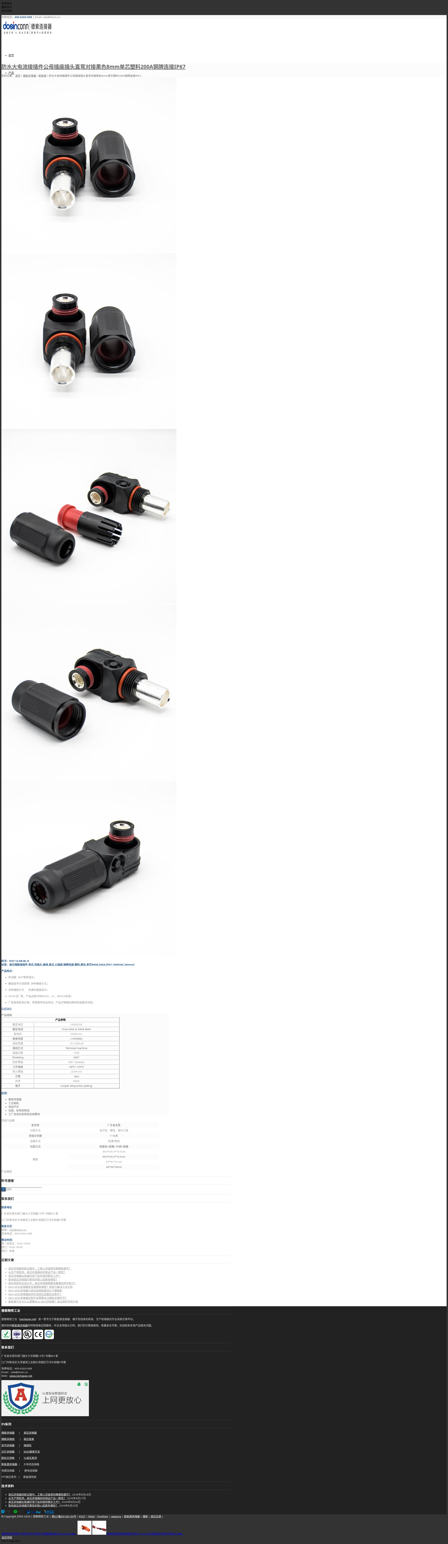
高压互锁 (156, 1516)
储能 (145, 1516)
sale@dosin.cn (17, 1229)
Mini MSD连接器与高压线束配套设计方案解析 (35, 1290)
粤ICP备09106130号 (64, 1516)
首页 (17, 75)
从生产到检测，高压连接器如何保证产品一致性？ (37, 1272)
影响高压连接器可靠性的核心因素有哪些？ (33, 1279)
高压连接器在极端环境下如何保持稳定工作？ (34, 1276)
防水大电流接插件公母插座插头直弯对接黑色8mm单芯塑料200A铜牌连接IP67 (93, 66)
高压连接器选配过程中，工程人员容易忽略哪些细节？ (39, 1268)
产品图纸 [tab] (6, 1171)
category (116, 1516)
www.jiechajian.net (20, 1376)
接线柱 (27, 1445)
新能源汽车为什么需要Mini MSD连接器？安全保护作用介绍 (43, 1301)
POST (82, 1516)
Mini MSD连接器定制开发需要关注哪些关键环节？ (38, 1298)
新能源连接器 (20, 1325)
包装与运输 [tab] (8, 1120)
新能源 (42, 75)
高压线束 (29, 1439)
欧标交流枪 (8, 1458)
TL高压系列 (30, 1458)
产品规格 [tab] (6, 1015)
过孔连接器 (8, 1451)
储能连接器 (29, 75)
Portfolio (102, 1516)
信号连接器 (8, 1445)
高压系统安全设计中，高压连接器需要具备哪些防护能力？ (42, 1283)
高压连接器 (30, 1432)
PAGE (91, 1516)
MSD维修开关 (32, 1451)
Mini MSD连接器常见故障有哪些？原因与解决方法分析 (40, 1287)
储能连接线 (8, 1439)
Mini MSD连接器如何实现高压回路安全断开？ (35, 1294)
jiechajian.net (28, 1319)
